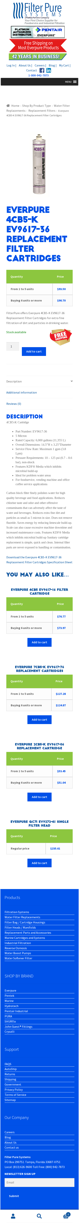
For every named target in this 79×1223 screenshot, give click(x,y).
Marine (9, 1001)
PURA (8, 1016)
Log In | (11, 65)
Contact (31, 70)
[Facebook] (42, 70)
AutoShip (11, 1069)
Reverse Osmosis (16, 948)
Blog (8, 1137)
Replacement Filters (41, 110)
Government (13, 1084)
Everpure (10, 990)
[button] (68, 82)
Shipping (10, 1079)
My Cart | (65, 65)
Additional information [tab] (21, 392)
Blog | (53, 65)
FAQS (8, 1064)
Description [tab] (14, 381)
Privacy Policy (14, 1089)
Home (15, 106)
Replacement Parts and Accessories (28, 932)
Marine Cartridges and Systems (25, 938)
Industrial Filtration (18, 943)
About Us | (25, 65)
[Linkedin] (48, 70)
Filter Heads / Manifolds (20, 927)
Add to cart (34, 351)
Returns (10, 1074)
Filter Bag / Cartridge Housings (25, 922)
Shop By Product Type (36, 106)
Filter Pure (39, 31)
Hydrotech (11, 1006)
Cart (61, 1213)
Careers (10, 1132)
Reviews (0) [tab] (13, 404)
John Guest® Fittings (18, 1026)
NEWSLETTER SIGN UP (20, 1174)
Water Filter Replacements (22, 917)
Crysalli (9, 1031)
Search (39, 1216)
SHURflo (10, 1021)
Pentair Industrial (16, 1011)
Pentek (9, 995)
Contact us (12, 1147)
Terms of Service (15, 1095)
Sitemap (10, 1100)
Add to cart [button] (39, 642)
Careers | (40, 65)
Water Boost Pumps (18, 953)
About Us (10, 1142)
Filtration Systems (17, 912)
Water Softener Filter (18, 958)
